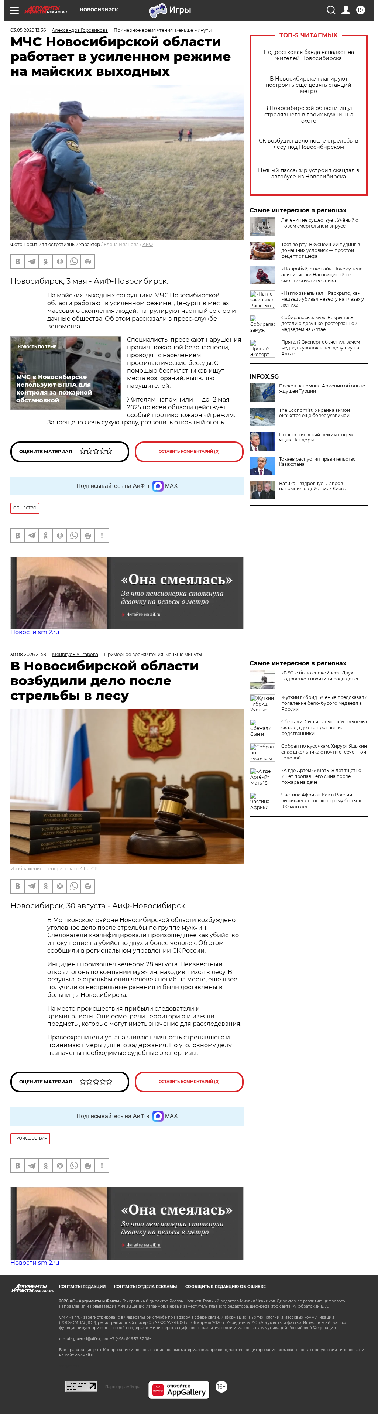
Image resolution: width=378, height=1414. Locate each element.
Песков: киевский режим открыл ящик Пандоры (317, 437)
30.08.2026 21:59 (28, 654)
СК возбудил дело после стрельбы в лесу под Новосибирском (308, 144)
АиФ (147, 244)
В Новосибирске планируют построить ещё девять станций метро (308, 85)
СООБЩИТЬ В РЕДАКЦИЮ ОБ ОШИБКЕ (225, 1286)
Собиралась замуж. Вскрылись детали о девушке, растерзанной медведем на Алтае (319, 323)
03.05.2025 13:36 (28, 30)
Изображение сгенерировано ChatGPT (55, 868)
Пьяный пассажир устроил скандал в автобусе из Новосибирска (309, 173)
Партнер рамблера (122, 1386)
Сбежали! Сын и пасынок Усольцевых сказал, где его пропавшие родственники (324, 727)
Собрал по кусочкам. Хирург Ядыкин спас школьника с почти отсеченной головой (324, 752)
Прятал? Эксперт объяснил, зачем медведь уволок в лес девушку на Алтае (320, 347)
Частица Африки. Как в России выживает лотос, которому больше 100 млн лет (321, 800)
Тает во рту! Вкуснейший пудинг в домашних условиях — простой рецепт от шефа (320, 250)
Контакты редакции (82, 1286)
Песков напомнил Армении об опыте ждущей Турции (322, 388)
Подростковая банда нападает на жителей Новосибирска (309, 55)
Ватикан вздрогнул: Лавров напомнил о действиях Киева (312, 486)
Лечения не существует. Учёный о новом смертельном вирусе (319, 223)
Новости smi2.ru (34, 632)
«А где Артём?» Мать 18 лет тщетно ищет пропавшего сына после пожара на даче (321, 776)
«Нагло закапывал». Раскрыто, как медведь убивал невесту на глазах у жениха (322, 299)
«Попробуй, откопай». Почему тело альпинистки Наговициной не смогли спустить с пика (322, 274)
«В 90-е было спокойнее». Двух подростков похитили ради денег (320, 676)
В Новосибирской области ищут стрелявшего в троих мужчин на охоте (308, 114)
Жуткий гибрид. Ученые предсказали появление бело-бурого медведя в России (324, 703)
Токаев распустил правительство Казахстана (317, 462)
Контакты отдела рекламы (145, 1286)
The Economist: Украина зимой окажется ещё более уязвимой (314, 413)
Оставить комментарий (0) (189, 451)
